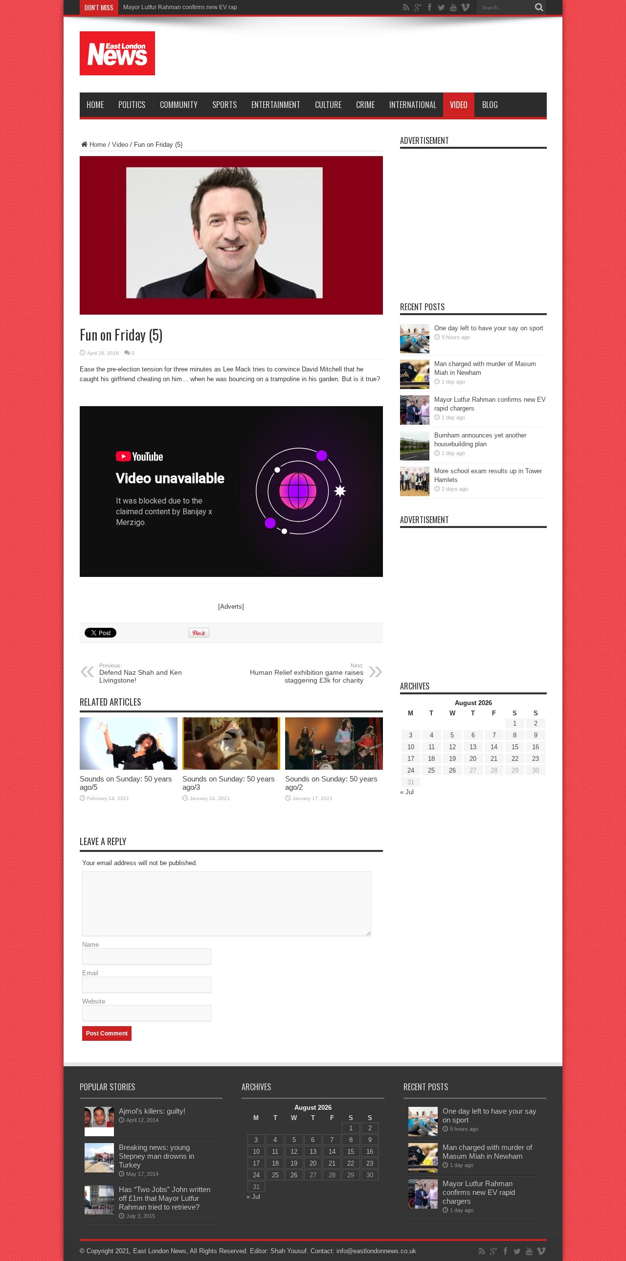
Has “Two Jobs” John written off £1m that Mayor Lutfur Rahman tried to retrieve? (164, 1198)
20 (473, 758)
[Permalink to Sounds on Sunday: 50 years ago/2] (334, 767)
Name (90, 944)
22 (515, 758)
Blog (490, 105)
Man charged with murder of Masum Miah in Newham (487, 1151)
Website (93, 1001)
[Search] (539, 7)
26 (452, 770)
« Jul (407, 792)
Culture (328, 105)
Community (179, 105)
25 (431, 770)
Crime (365, 105)
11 (431, 747)
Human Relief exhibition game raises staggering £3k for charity (306, 673)
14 (494, 747)
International (412, 105)
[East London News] (117, 68)
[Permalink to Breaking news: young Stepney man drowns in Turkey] (99, 1170)
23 (535, 758)
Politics (131, 105)
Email (90, 973)
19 (452, 758)
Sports (224, 105)
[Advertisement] (369, 55)
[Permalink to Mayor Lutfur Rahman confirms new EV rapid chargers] (414, 422)
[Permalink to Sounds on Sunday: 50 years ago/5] (129, 767)
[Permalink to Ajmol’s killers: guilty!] (99, 1134)
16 (535, 747)
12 (452, 747)
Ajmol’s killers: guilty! (152, 1111)
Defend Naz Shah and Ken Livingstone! (140, 673)
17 (410, 758)
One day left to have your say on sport (488, 328)
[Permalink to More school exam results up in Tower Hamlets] (414, 494)
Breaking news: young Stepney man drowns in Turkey (156, 1156)
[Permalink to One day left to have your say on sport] (414, 351)
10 (410, 747)
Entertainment (275, 105)
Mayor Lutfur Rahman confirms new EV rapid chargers (195, 7)
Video (459, 105)
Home (95, 105)
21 (494, 758)
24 (410, 770)
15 (515, 747)
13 (473, 747)
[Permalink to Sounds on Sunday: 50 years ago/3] (231, 767)
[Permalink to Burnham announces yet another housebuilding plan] (414, 458)
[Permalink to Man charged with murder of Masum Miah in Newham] (414, 386)
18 (431, 758)
